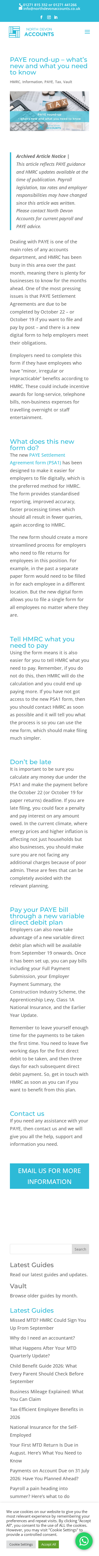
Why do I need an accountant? (42, 1338)
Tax (58, 81)
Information (32, 81)
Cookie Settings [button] (21, 1544)
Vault (67, 81)
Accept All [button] (48, 1544)
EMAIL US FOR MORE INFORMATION (49, 1176)
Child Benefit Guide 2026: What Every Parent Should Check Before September (47, 1373)
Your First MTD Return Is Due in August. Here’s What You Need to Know (46, 1452)
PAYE (48, 81)
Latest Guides (32, 1265)
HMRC (15, 81)
